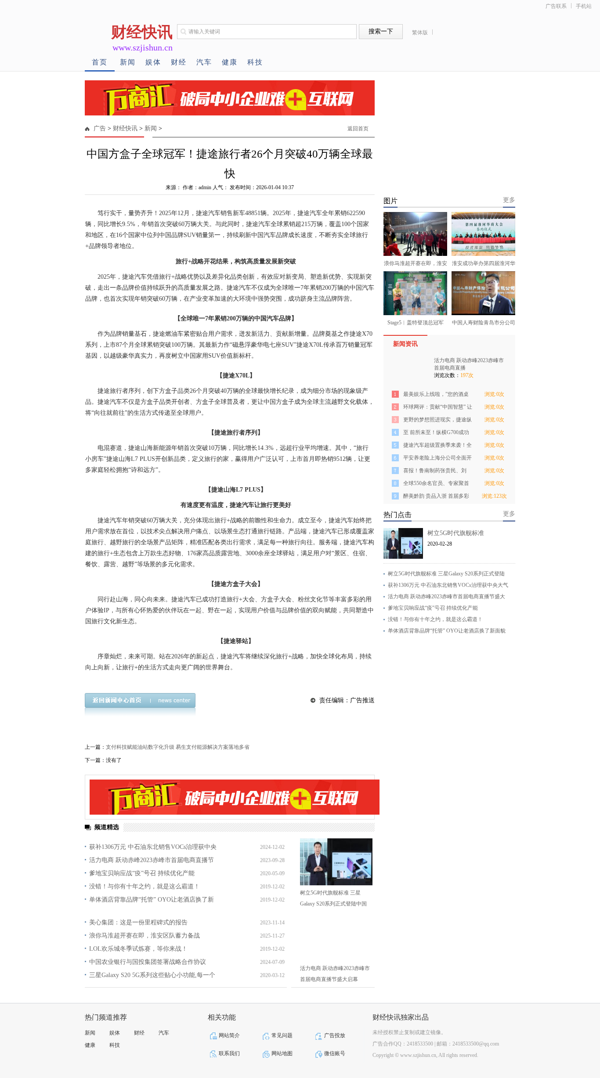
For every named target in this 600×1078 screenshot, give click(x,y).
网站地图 (282, 1053)
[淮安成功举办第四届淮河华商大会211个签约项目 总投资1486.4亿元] (483, 234)
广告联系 (556, 6)
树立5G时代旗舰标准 (455, 533)
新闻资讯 (405, 344)
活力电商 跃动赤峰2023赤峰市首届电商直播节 (151, 860)
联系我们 (229, 1053)
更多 (509, 200)
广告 (100, 128)
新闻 (128, 62)
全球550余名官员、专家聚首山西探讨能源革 (436, 484)
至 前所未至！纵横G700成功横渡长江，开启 (436, 433)
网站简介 (229, 1035)
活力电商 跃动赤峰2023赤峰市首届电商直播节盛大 (446, 596)
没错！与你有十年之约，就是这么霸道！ (144, 886)
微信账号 (334, 1053)
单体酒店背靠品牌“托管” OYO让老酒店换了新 (151, 899)
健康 (230, 62)
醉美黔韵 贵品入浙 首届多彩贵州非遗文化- (436, 497)
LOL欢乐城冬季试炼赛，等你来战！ (138, 948)
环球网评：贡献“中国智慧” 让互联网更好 (437, 408)
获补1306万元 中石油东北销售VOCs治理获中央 (153, 847)
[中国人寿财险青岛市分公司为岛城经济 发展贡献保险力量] (483, 293)
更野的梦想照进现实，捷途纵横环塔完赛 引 (437, 421)
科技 (255, 62)
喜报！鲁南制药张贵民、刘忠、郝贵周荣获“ (434, 472)
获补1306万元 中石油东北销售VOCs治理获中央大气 (448, 585)
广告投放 (334, 1035)
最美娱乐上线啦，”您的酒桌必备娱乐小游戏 (436, 395)
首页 (100, 62)
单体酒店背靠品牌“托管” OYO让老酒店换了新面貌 (447, 631)
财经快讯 (125, 128)
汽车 (204, 62)
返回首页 (358, 129)
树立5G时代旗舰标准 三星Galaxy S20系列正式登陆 (446, 574)
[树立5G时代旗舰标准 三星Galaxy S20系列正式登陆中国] (336, 861)
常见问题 (282, 1035)
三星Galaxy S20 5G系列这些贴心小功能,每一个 (152, 975)
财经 (179, 62)
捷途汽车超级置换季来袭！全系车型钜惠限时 (437, 446)
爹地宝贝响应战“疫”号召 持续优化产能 (142, 873)
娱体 (153, 62)
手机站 (584, 6)
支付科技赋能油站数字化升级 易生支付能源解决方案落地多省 (177, 747)
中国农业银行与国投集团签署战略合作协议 (147, 962)
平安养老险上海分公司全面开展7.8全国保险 (437, 459)
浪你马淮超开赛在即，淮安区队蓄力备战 (144, 935)
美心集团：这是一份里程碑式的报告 (138, 922)
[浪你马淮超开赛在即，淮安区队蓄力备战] (415, 234)
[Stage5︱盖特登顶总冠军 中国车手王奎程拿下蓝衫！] (415, 293)
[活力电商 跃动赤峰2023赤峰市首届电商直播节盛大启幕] (336, 937)
